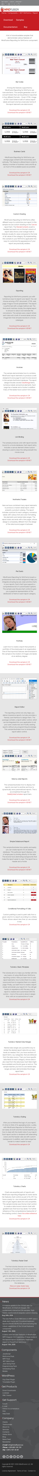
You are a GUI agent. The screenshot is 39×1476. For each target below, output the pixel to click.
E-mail (4, 1406)
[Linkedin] (12, 4)
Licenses (5, 1393)
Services (5, 1429)
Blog (4, 1437)
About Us (5, 1427)
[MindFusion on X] (3, 4)
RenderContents (22, 227)
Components (13, 13)
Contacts (5, 1432)
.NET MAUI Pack (8, 1361)
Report (35, 13)
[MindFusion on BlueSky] (6, 4)
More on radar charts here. (19, 1286)
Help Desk (6, 1414)
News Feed (6, 1439)
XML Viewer (7, 1395)
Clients (5, 1422)
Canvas (34, 225)
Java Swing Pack (8, 1364)
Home (4, 13)
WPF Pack (6, 1359)
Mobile (5, 1371)
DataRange (26, 383)
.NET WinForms (25, 13)
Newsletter (6, 1442)
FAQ (4, 1411)
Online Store (7, 1434)
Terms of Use (22, 1471)
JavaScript (6, 1354)
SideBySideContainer (15, 794)
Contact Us (32, 1471)
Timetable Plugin (8, 1382)
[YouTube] (19, 4)
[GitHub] (15, 4)
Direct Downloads (9, 1390)
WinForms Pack (8, 1356)
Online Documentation (10, 1409)
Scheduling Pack (8, 1369)
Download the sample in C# (19, 110)
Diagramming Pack (9, 1366)
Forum (4, 1404)
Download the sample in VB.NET (20, 112)
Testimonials (7, 1424)
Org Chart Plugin (8, 1379)
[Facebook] (9, 4)
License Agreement (9, 1471)
